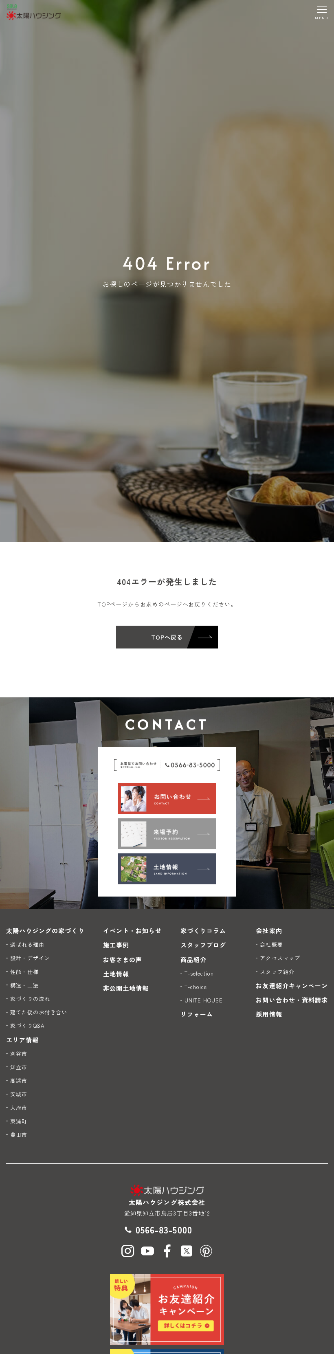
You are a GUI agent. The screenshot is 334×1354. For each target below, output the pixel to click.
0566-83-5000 (164, 1229)
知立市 (18, 1067)
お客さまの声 (122, 959)
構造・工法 (24, 985)
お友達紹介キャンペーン (292, 985)
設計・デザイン (30, 958)
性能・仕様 (24, 972)
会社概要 (271, 944)
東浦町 (18, 1121)
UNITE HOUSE (204, 1000)
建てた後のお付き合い (39, 1012)
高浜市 (18, 1080)
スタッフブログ (203, 945)
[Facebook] (167, 1250)
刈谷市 (18, 1053)
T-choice (196, 987)
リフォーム (196, 1014)
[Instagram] (127, 1250)
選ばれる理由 (27, 944)
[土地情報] (167, 868)
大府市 (18, 1107)
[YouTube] (147, 1250)
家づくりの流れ (30, 998)
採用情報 (269, 1014)
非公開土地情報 (126, 988)
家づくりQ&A (27, 1025)
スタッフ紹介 (277, 972)
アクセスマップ (280, 958)
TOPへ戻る (167, 637)
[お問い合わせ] (167, 798)
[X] (186, 1250)
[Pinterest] (206, 1250)
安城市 (18, 1094)
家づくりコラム (203, 930)
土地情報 (116, 973)
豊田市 (18, 1135)
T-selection (199, 973)
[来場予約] (167, 833)
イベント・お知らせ (132, 930)
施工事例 (116, 945)
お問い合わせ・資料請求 (292, 1000)
